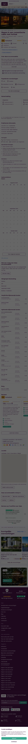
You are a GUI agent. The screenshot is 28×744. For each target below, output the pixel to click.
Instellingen (14, 741)
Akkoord (14, 738)
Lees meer (3, 735)
